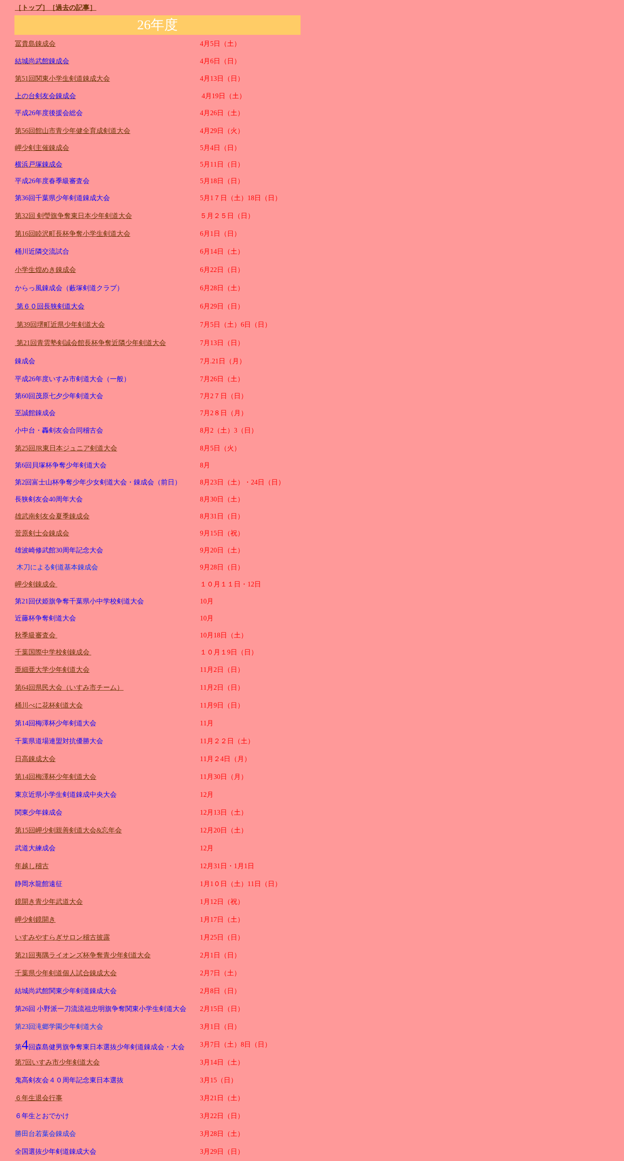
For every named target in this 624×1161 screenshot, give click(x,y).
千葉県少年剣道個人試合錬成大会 (66, 973)
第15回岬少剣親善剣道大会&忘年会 (68, 830)
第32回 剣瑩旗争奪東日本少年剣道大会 (73, 215)
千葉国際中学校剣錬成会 (53, 652)
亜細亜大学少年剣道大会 (52, 669)
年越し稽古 (32, 865)
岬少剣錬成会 (36, 584)
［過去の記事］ (72, 7)
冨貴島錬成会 (35, 43)
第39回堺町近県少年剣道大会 (60, 324)
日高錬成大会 (35, 758)
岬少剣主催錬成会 (42, 147)
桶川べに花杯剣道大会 (49, 705)
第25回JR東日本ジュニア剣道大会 (66, 448)
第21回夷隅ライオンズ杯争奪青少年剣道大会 (83, 955)
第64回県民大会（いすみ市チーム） (69, 687)
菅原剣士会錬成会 (42, 533)
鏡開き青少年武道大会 (49, 901)
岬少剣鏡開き (35, 919)
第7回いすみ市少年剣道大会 (57, 1062)
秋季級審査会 (36, 635)
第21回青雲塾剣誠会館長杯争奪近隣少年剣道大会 (90, 342)
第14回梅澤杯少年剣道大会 (55, 776)
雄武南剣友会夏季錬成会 (52, 516)
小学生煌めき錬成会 (45, 269)
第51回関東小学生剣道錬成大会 (62, 78)
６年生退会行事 (38, 1098)
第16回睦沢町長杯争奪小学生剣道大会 (72, 233)
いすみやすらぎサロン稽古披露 (62, 937)
